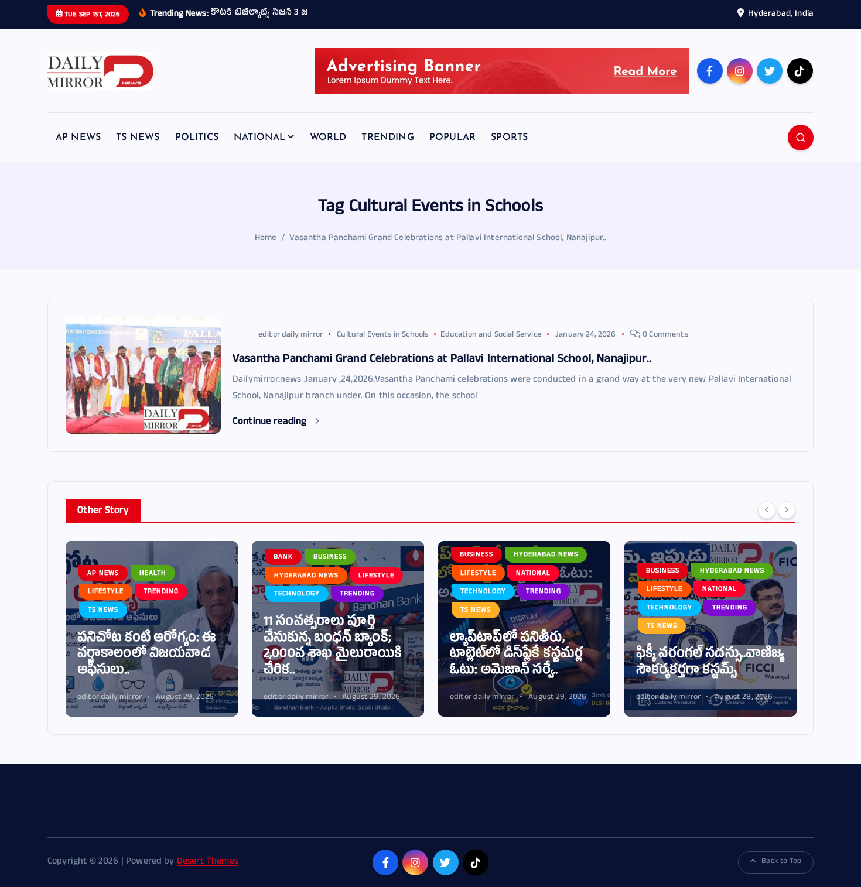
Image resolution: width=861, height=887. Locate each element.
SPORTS (509, 137)
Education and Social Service (490, 335)
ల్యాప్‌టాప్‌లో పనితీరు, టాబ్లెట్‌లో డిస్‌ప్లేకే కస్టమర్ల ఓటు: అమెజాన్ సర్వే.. (516, 655)
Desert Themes (207, 862)
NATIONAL (259, 137)
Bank (283, 557)
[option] (152, 629)
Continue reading (271, 422)
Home (266, 238)
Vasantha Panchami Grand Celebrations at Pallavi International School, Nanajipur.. (447, 238)
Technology (297, 594)
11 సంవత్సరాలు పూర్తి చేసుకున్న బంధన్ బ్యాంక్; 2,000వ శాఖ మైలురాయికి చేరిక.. (333, 647)
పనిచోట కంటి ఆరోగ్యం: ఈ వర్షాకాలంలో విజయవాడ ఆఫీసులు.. (146, 655)
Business (330, 557)
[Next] (786, 510)
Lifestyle (106, 592)
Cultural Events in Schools (382, 335)
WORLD (328, 137)
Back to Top (781, 862)
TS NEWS (137, 137)
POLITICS (196, 137)
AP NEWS (78, 137)
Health (152, 573)
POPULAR (452, 137)
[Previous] (766, 510)
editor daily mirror (290, 335)
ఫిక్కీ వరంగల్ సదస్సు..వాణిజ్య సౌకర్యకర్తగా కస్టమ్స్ (710, 663)
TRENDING (387, 137)
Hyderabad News (306, 576)
